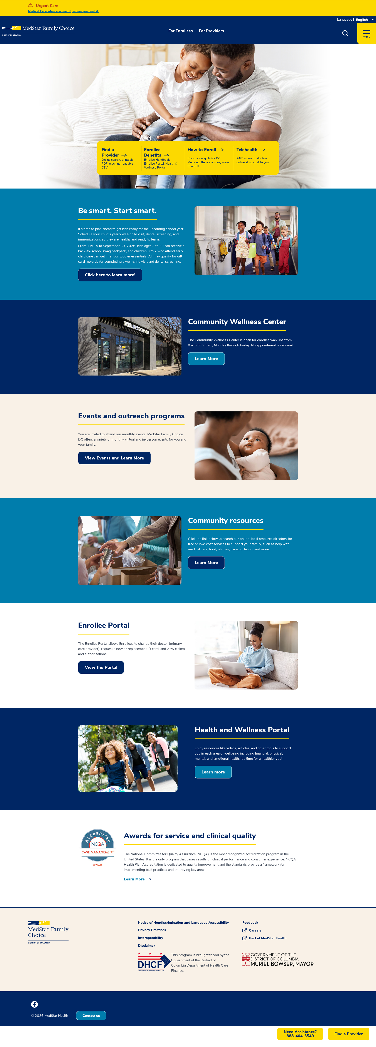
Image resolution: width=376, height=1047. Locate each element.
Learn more (213, 772)
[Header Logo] (24, 27)
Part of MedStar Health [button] (268, 938)
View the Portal (101, 667)
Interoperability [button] (150, 937)
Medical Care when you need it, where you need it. (63, 11)
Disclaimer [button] (146, 945)
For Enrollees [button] (180, 30)
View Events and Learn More (114, 458)
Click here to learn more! (110, 275)
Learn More (206, 359)
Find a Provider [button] (348, 1034)
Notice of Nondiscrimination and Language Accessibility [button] (183, 922)
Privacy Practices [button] (152, 930)
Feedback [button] (250, 922)
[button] (345, 33)
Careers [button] (255, 930)
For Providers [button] (211, 30)
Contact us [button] (91, 1015)
